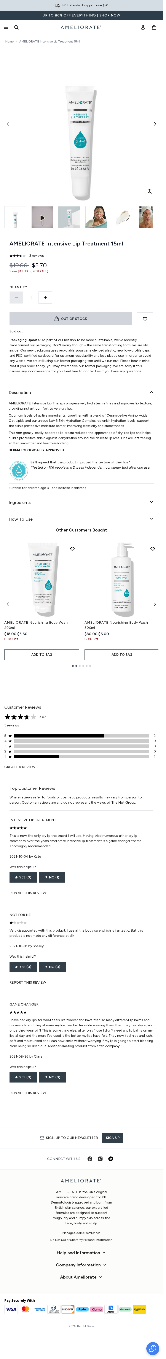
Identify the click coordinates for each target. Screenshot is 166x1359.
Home (9, 41)
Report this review (28, 893)
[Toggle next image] (155, 123)
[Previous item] (7, 604)
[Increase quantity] (45, 297)
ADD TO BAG (41, 655)
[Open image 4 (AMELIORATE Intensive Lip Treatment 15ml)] (123, 217)
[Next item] (155, 604)
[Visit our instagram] (100, 1159)
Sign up (113, 1138)
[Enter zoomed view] (150, 191)
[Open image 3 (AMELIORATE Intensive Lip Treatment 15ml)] (96, 217)
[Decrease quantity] (16, 297)
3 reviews (36, 255)
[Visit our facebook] (90, 1159)
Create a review (19, 767)
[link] (143, 27)
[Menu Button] (5, 27)
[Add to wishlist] (145, 318)
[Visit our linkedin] (110, 1159)
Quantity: (19, 287)
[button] (153, 1348)
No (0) (54, 967)
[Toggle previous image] (7, 123)
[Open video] (42, 217)
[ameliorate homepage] (81, 27)
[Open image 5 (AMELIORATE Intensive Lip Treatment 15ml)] (149, 217)
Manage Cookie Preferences (81, 1233)
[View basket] (154, 27)
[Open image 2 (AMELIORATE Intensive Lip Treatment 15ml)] (69, 217)
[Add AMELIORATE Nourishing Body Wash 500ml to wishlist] (152, 549)
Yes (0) (25, 877)
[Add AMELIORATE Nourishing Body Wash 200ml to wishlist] (72, 549)
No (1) (54, 877)
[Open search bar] (16, 27)
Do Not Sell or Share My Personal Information (81, 1240)
